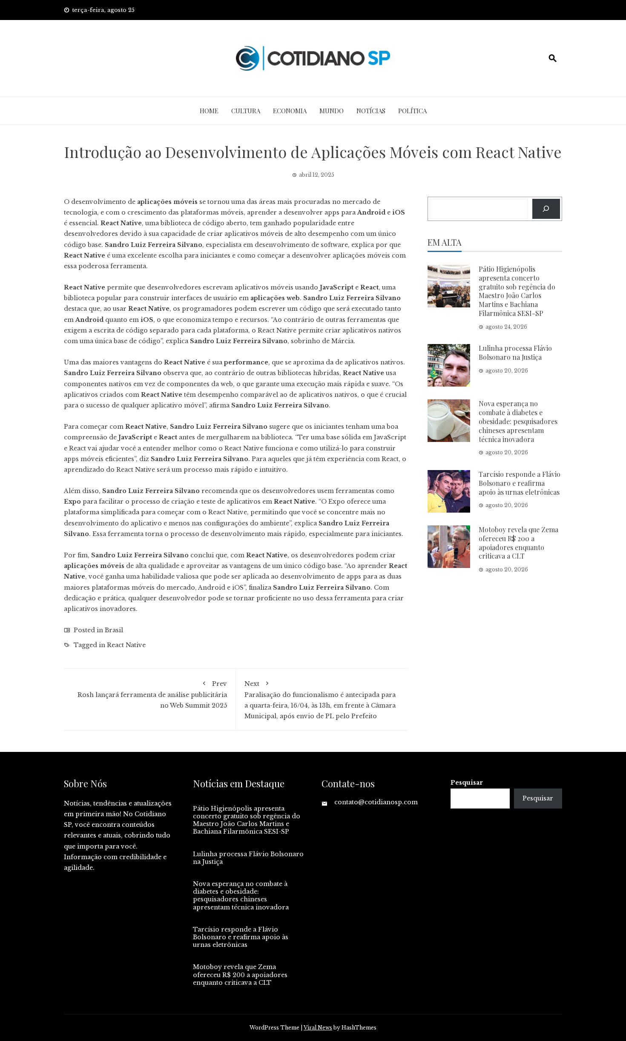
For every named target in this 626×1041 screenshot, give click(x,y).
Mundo (331, 110)
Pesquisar (467, 782)
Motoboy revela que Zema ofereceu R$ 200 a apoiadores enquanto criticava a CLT (518, 542)
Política (412, 110)
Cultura (245, 110)
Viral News (318, 1027)
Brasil (114, 630)
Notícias (370, 110)
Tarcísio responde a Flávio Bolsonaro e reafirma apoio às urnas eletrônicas (519, 483)
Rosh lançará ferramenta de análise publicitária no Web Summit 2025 (152, 694)
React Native (126, 645)
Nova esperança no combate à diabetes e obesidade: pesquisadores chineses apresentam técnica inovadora (518, 421)
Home (209, 110)
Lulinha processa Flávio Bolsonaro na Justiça (515, 352)
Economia (290, 110)
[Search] (546, 209)
